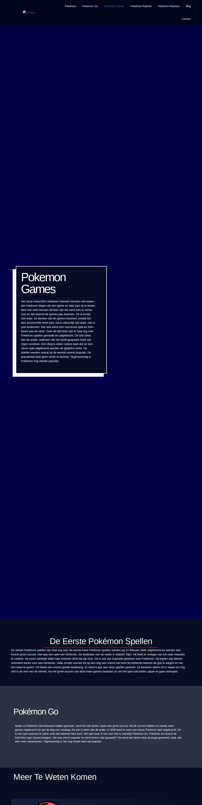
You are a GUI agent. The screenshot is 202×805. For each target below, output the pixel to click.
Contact (186, 18)
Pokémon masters (168, 6)
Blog (188, 6)
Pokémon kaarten (141, 6)
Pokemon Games (114, 6)
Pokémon (70, 6)
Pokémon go (90, 6)
